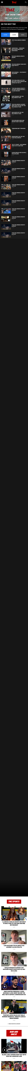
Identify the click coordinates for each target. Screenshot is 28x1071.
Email (22, 35)
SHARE (14, 35)
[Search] (26, 2)
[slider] (14, 21)
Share (5, 35)
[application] (14, 14)
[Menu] (2, 2)
